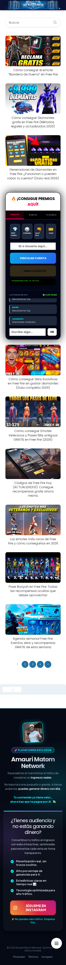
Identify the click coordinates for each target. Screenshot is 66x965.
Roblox (33, 214)
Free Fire (14, 214)
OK (52, 332)
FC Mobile (51, 214)
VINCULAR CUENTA (33, 258)
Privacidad (19, 956)
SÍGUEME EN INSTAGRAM (36, 908)
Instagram (47, 956)
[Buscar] (53, 21)
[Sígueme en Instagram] (33, 732)
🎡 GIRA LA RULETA (33, 271)
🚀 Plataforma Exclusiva (33, 750)
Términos (33, 956)
